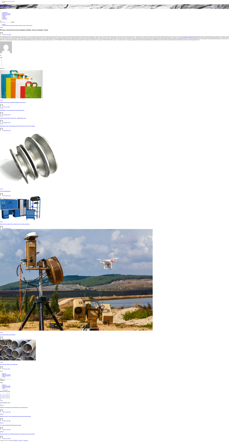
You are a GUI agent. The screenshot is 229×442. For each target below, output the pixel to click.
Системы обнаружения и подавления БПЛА (7, 334)
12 (3, 395)
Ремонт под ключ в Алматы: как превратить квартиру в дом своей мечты (13, 102)
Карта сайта (4, 18)
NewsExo (20, 440)
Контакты (4, 17)
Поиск (13, 22)
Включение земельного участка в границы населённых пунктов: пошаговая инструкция (15, 416)
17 (0, 396)
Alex (4, 34)
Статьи (3, 16)
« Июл (1, 400)
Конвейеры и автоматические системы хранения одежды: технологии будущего (14, 407)
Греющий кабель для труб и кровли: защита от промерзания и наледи (12, 110)
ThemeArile (25, 440)
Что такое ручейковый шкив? (5, 191)
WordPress (16, 440)
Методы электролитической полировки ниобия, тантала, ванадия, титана (17, 25)
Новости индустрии (6, 13)
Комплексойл (5, 5)
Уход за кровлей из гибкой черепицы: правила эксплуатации (10, 425)
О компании (4, 12)
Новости (4, 15)
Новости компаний (6, 14)
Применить (2, 380)
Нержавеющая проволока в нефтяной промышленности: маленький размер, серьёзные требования (17, 433)
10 (0, 395)
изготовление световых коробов (189, 36)
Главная (4, 24)
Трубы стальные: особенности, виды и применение (9, 364)
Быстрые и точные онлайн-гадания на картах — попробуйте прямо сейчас (13, 118)
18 (2, 396)
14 (6, 395)
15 (7, 395)
